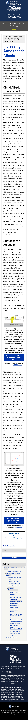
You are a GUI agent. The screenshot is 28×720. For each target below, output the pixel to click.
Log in (14, 29)
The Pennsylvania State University (10, 710)
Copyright (13, 714)
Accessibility (12, 712)
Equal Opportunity (20, 712)
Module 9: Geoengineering (12, 589)
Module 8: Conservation (14, 586)
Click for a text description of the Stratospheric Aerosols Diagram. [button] (14, 357)
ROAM (12, 683)
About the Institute (19, 699)
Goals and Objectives (15, 592)
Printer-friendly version (9, 546)
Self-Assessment (15, 631)
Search (14, 558)
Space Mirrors (14, 607)
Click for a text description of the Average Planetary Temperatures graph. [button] (14, 520)
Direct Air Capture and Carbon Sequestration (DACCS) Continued (16, 621)
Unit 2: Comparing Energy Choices (13, 574)
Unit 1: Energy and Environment (14, 571)
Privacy (21, 710)
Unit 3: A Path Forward (11, 638)
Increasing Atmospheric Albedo (16, 600)
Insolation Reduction (14, 533)
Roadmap (12, 594)
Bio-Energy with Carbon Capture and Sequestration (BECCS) (16, 627)
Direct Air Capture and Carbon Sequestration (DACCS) (16, 615)
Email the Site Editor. (11, 700)
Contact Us (3, 700)
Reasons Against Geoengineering (14, 538)
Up (14, 536)
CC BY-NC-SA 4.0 (17, 365)
